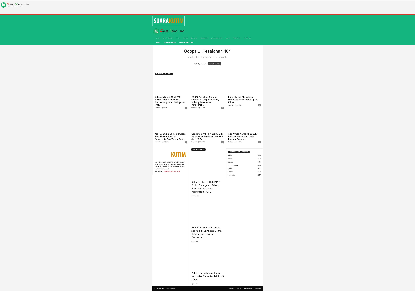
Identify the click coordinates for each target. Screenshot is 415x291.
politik (227, 38)
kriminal (230, 172)
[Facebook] (155, 173)
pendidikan (204, 38)
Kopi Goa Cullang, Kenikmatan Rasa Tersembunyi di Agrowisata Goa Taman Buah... (170, 136)
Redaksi (157, 107)
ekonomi (194, 38)
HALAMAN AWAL (214, 64)
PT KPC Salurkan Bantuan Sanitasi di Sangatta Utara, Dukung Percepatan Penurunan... (205, 101)
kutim (178, 38)
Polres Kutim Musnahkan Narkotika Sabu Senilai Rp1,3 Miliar (242, 100)
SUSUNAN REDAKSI (170, 43)
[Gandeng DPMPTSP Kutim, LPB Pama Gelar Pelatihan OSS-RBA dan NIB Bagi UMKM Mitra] (207, 122)
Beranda (231, 288)
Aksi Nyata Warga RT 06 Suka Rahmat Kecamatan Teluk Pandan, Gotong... (243, 136)
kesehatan (236, 38)
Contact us (258, 288)
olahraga (247, 38)
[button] (259, 30)
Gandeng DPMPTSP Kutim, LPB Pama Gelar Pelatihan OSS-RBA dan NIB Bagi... (207, 136)
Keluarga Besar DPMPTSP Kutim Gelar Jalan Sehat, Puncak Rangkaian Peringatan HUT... (170, 101)
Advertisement (247, 288)
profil (158, 43)
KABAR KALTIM (167, 38)
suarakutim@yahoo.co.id (172, 171)
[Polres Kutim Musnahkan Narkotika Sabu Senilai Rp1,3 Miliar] (244, 85)
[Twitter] (156, 173)
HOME (158, 38)
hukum (185, 38)
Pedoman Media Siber (186, 43)
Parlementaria (216, 38)
